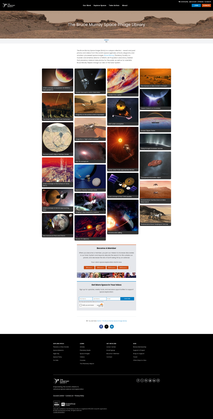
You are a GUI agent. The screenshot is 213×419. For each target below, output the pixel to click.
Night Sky (56, 354)
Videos (82, 357)
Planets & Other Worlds (61, 347)
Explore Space (100, 5)
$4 (89, 268)
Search (208, 2)
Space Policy (57, 357)
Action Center (111, 347)
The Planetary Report (87, 364)
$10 (100, 268)
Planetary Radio (85, 350)
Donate (206, 5)
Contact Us (69, 396)
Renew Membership (139, 347)
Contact (109, 357)
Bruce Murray (109, 55)
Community (184, 2)
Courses (82, 360)
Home (99, 321)
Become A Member (112, 354)
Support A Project (139, 350)
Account (194, 2)
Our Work (87, 5)
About (125, 5)
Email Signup (110, 350)
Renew (201, 2)
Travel (135, 357)
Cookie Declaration (59, 412)
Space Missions (58, 350)
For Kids (55, 360)
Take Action (114, 5)
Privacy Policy (100, 301)
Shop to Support (138, 354)
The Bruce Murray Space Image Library (114, 321)
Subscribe (127, 299)
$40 (123, 268)
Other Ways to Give (139, 360)
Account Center (58, 396)
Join (196, 5)
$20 (111, 268)
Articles (82, 347)
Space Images (85, 354)
